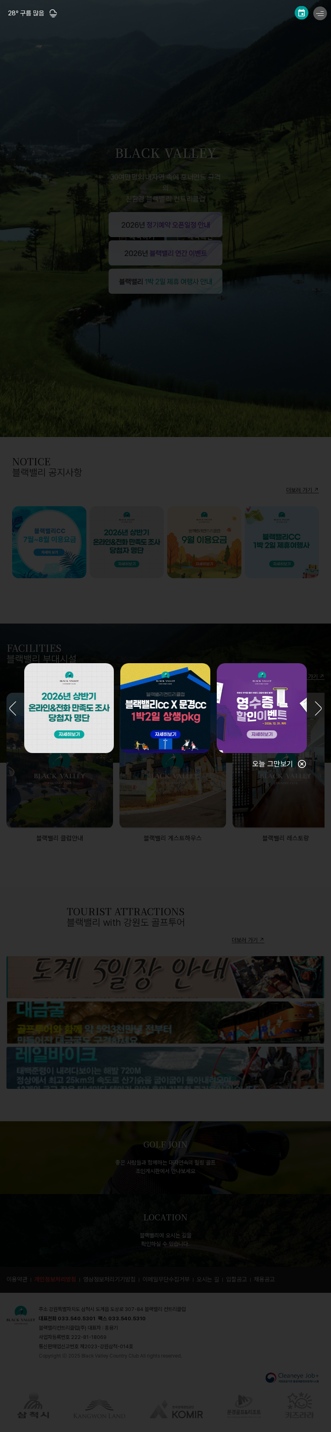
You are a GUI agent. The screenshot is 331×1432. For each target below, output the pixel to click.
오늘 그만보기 (272, 763)
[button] (12, 709)
